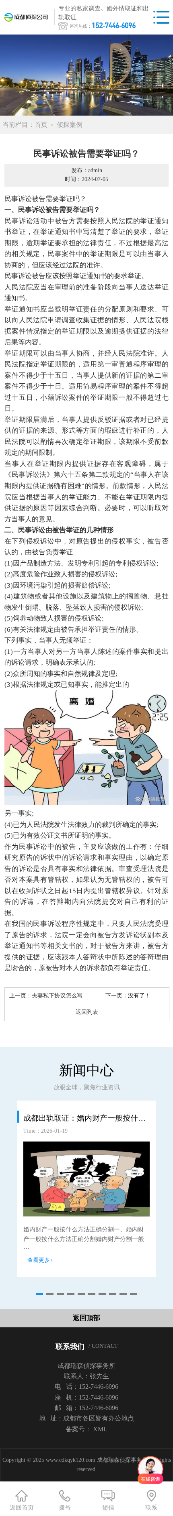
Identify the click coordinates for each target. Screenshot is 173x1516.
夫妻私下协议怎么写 (57, 996)
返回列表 (87, 1012)
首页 (41, 124)
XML (100, 1429)
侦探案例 (69, 124)
